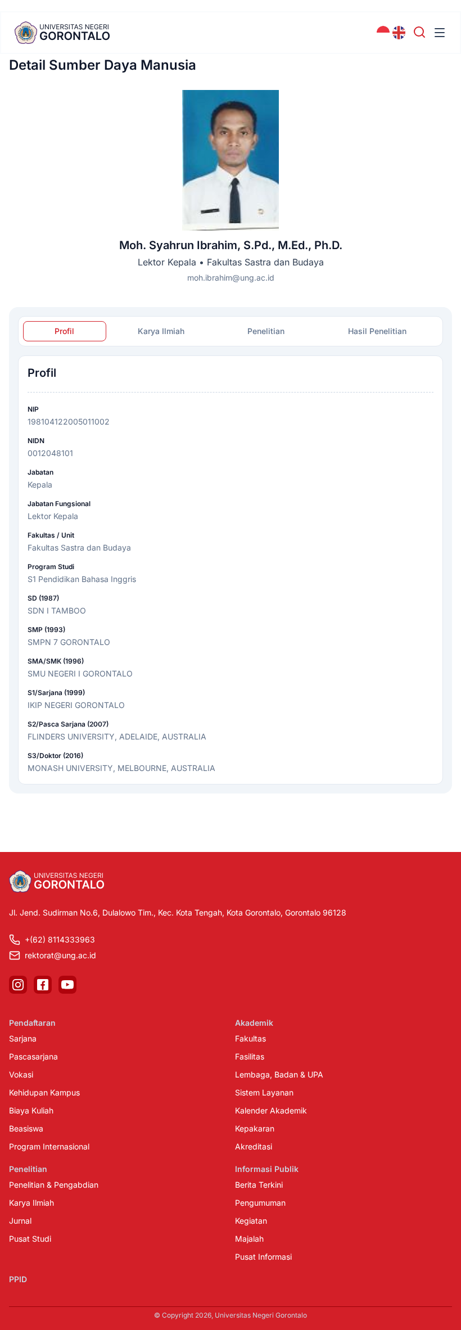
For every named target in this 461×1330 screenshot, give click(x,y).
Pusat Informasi (263, 1256)
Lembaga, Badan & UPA (279, 1074)
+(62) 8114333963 (60, 939)
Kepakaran (254, 1128)
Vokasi (21, 1074)
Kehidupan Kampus (44, 1092)
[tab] (64, 331)
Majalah (249, 1238)
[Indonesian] (383, 32)
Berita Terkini (259, 1184)
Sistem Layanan (264, 1092)
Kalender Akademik (271, 1110)
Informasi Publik (267, 1169)
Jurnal (20, 1220)
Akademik (254, 1022)
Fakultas (250, 1038)
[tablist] (230, 331)
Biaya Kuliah (31, 1110)
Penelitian (28, 1169)
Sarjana (23, 1038)
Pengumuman (260, 1202)
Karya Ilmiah (31, 1202)
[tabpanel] (230, 570)
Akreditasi (253, 1146)
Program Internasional (49, 1146)
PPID (18, 1279)
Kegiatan (251, 1220)
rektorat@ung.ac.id (60, 955)
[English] (399, 32)
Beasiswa (26, 1128)
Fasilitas (249, 1056)
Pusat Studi (30, 1238)
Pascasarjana (33, 1056)
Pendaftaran (32, 1022)
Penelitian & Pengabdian (53, 1184)
